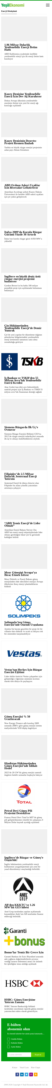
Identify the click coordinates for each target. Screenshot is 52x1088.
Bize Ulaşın (35, 1067)
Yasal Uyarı (24, 1067)
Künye (14, 1067)
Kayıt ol (38, 1055)
